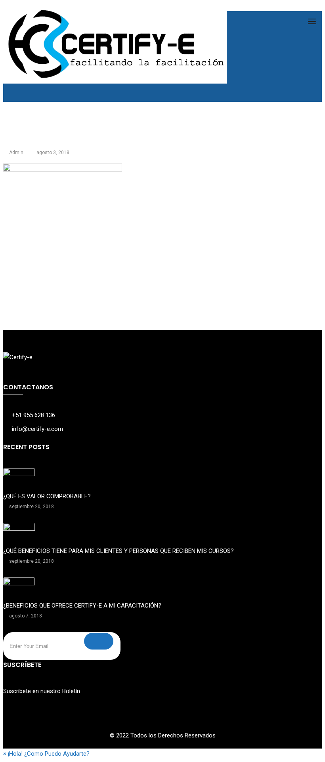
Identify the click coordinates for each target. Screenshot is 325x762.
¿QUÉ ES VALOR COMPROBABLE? (47, 496)
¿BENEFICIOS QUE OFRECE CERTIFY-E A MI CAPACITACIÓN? (82, 605)
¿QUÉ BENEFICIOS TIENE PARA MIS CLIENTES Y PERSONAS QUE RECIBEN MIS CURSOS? (118, 550)
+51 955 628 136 (33, 415)
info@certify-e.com (37, 428)
